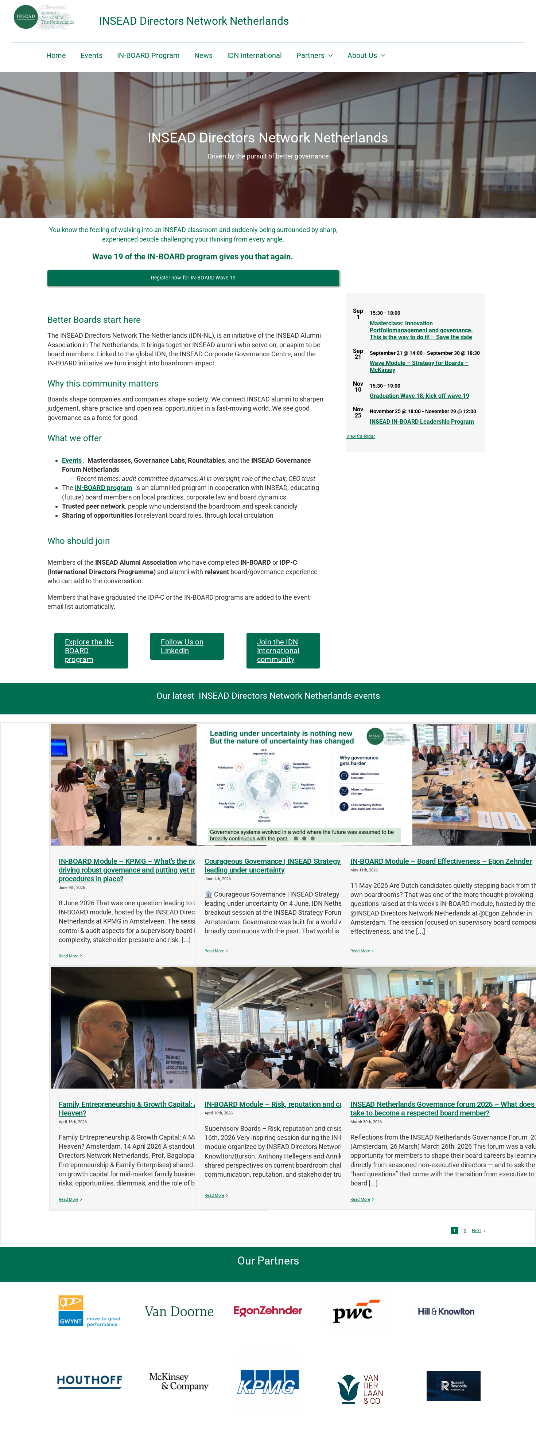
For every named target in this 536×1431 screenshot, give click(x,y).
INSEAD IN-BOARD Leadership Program (422, 421)
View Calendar (360, 436)
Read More (68, 956)
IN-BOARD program (103, 487)
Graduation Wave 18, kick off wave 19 (419, 395)
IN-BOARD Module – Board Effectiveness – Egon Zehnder (441, 861)
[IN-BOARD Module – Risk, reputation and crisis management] (304, 1028)
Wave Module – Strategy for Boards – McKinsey (419, 366)
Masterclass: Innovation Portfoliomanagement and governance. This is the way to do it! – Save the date (421, 330)
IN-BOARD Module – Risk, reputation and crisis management (300, 1104)
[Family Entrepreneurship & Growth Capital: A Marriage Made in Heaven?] (159, 1028)
